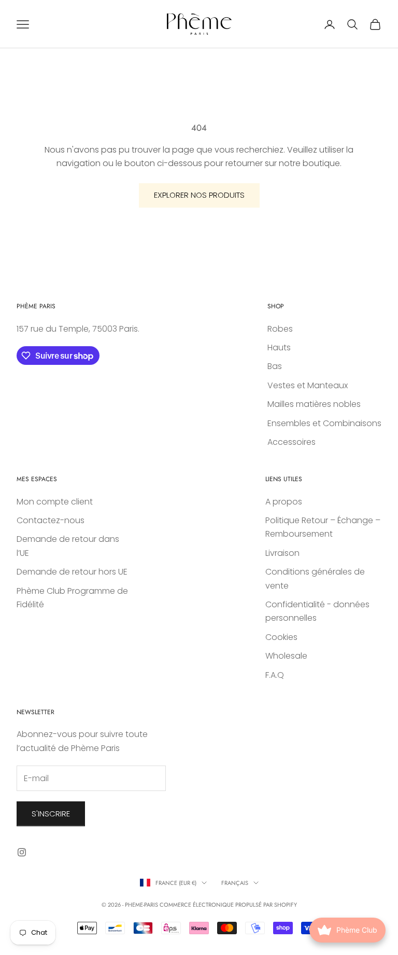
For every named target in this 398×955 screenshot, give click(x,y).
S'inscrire (51, 813)
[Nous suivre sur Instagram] (22, 852)
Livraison (282, 553)
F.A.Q (274, 675)
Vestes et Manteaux (307, 385)
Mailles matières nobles (314, 404)
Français (234, 883)
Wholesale (286, 656)
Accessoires (291, 442)
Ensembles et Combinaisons (324, 423)
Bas (274, 366)
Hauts (279, 347)
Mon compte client (55, 502)
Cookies (281, 637)
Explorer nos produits (199, 194)
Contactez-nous (50, 520)
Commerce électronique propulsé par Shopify (228, 905)
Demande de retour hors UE (72, 572)
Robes (280, 329)
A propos (283, 502)
